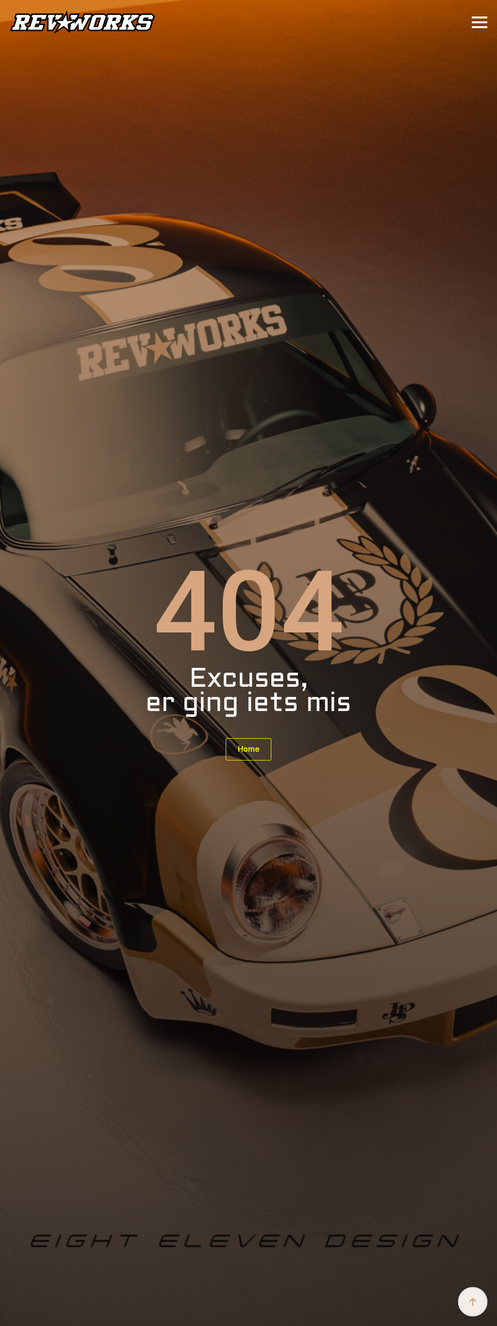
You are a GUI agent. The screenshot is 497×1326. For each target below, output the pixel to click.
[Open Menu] (479, 22)
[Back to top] (472, 1301)
